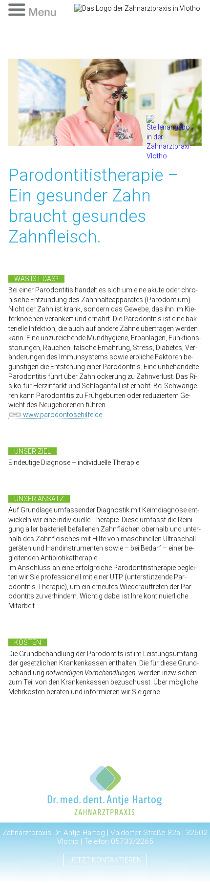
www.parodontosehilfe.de (62, 415)
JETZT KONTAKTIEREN (106, 860)
